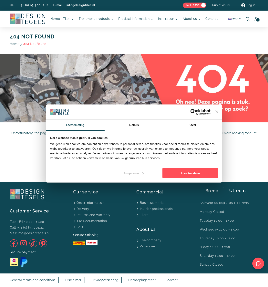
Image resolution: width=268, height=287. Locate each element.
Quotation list (221, 5)
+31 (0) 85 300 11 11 (34, 5)
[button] (69, 19)
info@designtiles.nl (81, 5)
